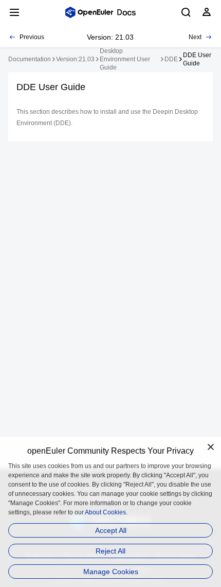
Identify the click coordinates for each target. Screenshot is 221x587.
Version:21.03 (75, 59)
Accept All (110, 530)
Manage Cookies (110, 571)
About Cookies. (106, 512)
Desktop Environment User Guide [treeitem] (125, 59)
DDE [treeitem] (171, 59)
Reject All (110, 551)
